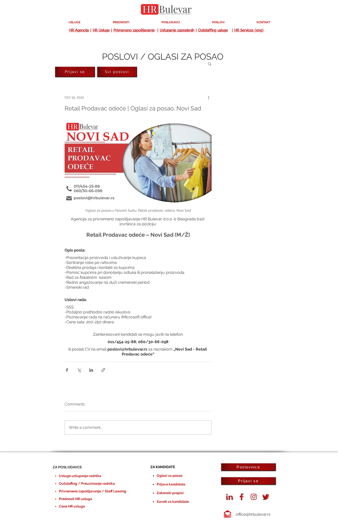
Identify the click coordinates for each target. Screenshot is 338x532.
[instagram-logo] (254, 497)
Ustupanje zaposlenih (177, 30)
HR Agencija (79, 30)
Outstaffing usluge (213, 30)
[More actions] (209, 97)
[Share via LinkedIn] (91, 370)
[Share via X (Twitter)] (79, 370)
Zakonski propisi (170, 493)
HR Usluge (101, 30)
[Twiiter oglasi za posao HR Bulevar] (266, 497)
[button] (209, 64)
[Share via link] (103, 370)
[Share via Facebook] (67, 370)
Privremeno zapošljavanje (134, 30)
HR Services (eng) (249, 30)
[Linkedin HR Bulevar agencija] (229, 497)
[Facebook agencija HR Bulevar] (241, 497)
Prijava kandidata (171, 484)
